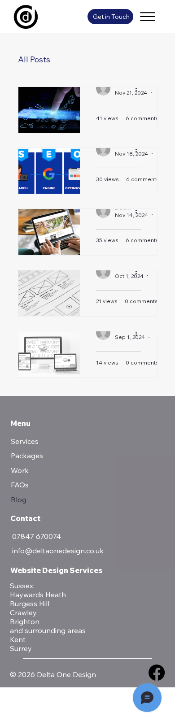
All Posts (34, 59)
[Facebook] (157, 673)
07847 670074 (36, 536)
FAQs (20, 484)
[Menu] (147, 16)
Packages (27, 455)
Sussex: (22, 585)
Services (25, 441)
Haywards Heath (38, 594)
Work (20, 470)
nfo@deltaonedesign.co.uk (58, 550)
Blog (18, 499)
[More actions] (139, 88)
